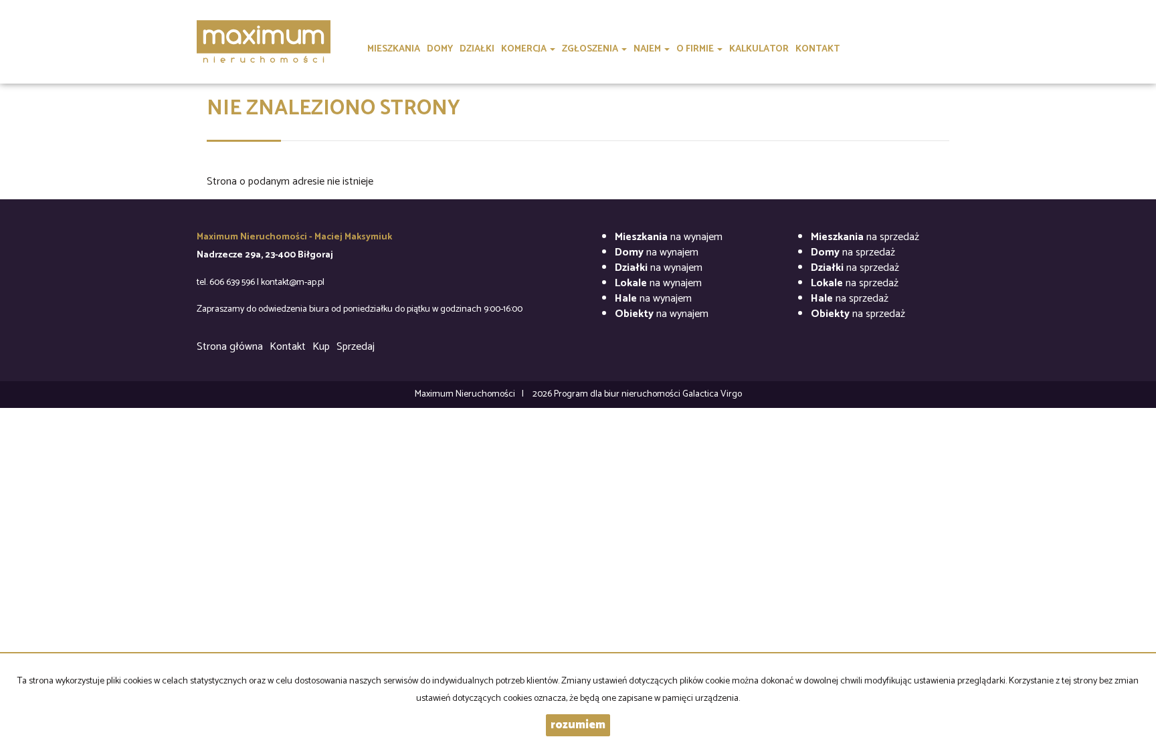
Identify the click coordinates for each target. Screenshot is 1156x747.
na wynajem (668, 237)
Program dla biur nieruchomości (618, 394)
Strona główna (230, 347)
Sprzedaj (355, 347)
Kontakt (288, 347)
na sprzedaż (865, 237)
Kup (321, 347)
